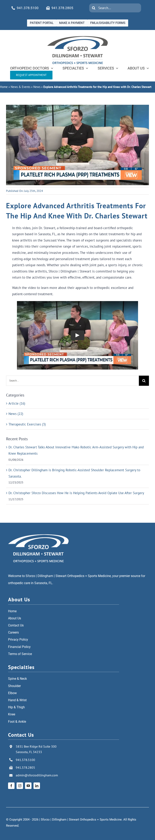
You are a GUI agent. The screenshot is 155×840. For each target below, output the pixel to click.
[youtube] (28, 785)
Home (4, 87)
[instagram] (20, 785)
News (36, 87)
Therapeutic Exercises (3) (27, 424)
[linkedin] (37, 785)
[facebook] (11, 785)
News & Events (20, 87)
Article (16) (16, 403)
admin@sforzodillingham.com (37, 775)
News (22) (15, 413)
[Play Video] (77, 335)
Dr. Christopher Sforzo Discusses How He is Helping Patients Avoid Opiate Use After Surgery (76, 493)
